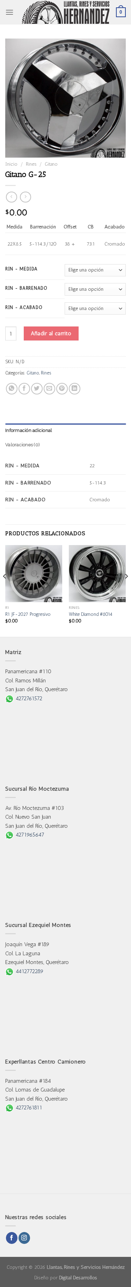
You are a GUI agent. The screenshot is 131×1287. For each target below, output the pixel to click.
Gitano (51, 164)
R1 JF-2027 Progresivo (28, 614)
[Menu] (9, 12)
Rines (31, 164)
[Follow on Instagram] (24, 1238)
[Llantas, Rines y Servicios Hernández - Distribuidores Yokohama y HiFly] (65, 12)
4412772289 (29, 971)
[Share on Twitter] (37, 388)
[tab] (65, 431)
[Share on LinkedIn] (74, 388)
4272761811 (28, 1107)
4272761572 (28, 698)
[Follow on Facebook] (11, 1238)
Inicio (11, 164)
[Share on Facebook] (24, 388)
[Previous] (4, 590)
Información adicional (28, 430)
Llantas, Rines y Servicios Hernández (86, 1267)
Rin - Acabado (23, 307)
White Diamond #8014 (90, 614)
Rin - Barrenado (26, 288)
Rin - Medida (21, 269)
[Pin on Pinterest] (62, 388)
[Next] (126, 590)
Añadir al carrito (51, 333)
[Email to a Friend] (49, 388)
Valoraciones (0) (22, 444)
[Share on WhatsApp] (11, 388)
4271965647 (29, 834)
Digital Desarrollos (78, 1277)
